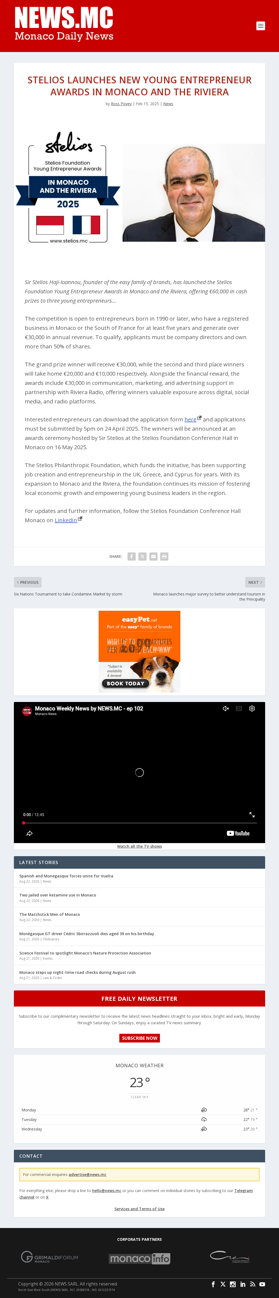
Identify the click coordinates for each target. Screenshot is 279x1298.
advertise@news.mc (87, 1174)
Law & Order (52, 977)
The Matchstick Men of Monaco (49, 914)
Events (48, 958)
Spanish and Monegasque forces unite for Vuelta (66, 875)
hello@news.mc (106, 1190)
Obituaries (51, 939)
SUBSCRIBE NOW (139, 1038)
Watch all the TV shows (139, 846)
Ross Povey (121, 103)
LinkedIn (66, 520)
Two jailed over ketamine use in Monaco (57, 895)
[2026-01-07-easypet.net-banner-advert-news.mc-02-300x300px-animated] (139, 691)
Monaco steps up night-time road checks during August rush (77, 972)
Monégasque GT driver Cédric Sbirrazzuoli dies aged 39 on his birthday (86, 933)
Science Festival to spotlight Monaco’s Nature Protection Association (85, 953)
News (168, 103)
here (190, 419)
